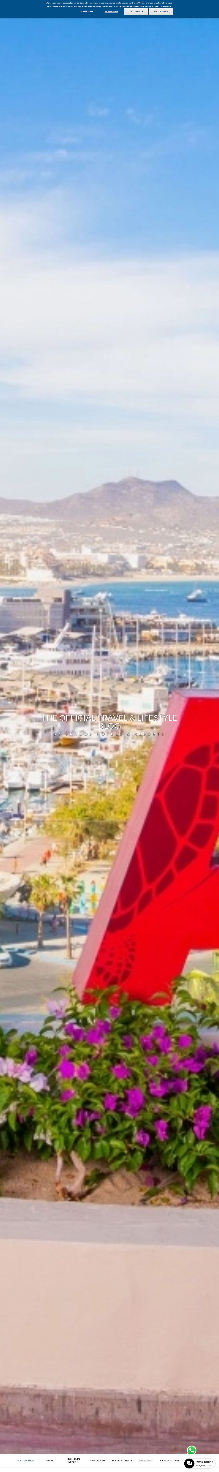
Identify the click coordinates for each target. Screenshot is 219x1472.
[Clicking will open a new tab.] (191, 1450)
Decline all (136, 11)
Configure (86, 11)
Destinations (169, 1460)
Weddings (146, 1460)
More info (111, 11)
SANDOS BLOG (25, 1460)
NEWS (49, 1460)
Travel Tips (97, 1460)
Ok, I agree (161, 11)
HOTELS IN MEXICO (73, 1460)
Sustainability (122, 1460)
